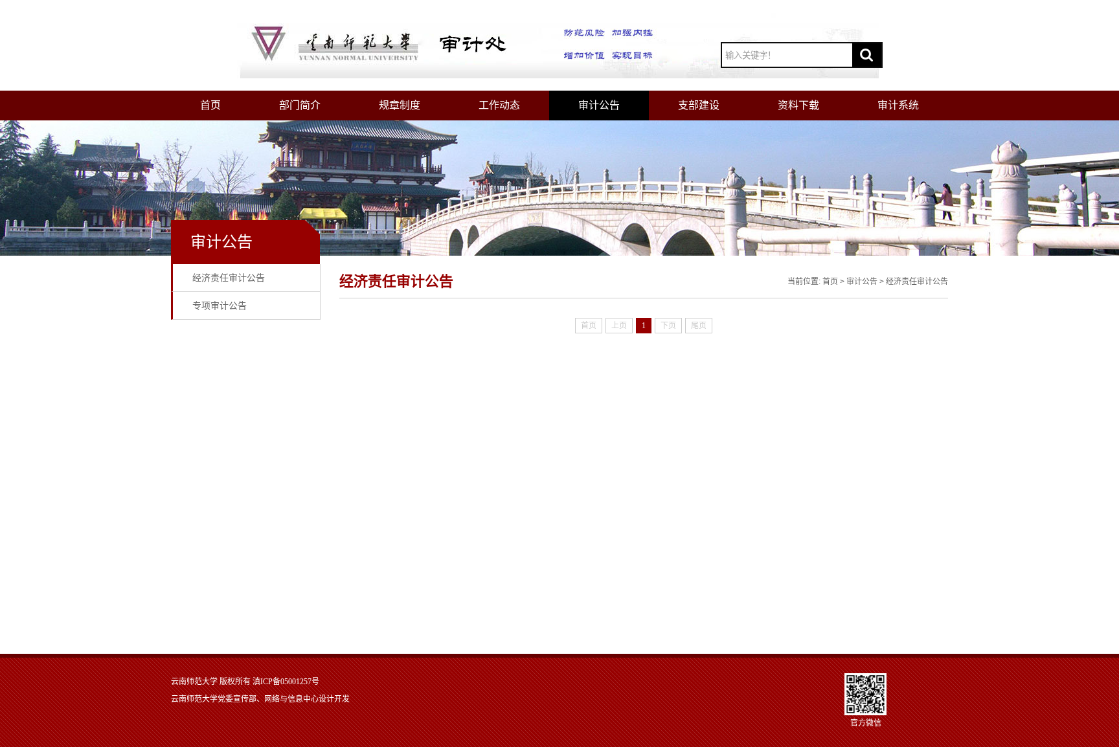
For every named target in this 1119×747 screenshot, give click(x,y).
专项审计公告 (219, 305)
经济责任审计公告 (228, 278)
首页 (210, 105)
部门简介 (300, 105)
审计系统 (898, 105)
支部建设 (698, 105)
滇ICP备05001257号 (286, 681)
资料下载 (798, 105)
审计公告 (599, 105)
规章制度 (399, 105)
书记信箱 (820, 16)
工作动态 (499, 105)
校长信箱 (864, 16)
